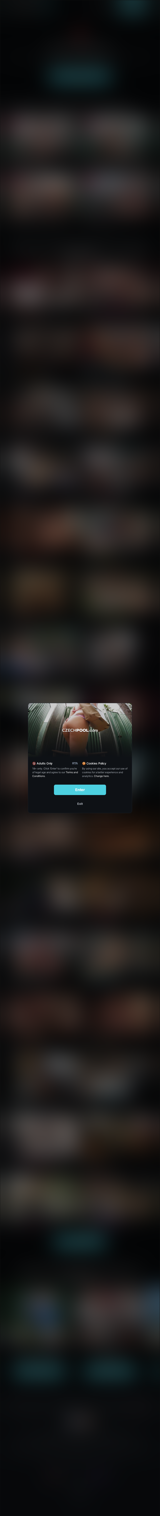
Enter (80, 790)
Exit (80, 803)
